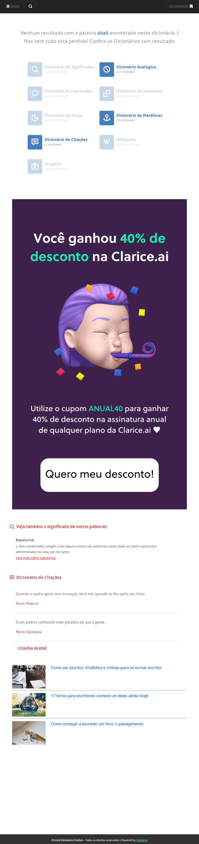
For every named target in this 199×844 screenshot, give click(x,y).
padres (31, 622)
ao (128, 546)
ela (81, 594)
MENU (15, 7)
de (90, 546)
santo (65, 552)
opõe (123, 594)
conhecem (46, 622)
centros (81, 546)
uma (57, 594)
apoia (48, 594)
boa (141, 594)
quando (101, 594)
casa (45, 552)
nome (112, 546)
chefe (134, 546)
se (110, 594)
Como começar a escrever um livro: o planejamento (97, 723)
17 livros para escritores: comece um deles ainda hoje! (99, 695)
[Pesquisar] (30, 6)
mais (60, 622)
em (62, 546)
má (90, 594)
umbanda (100, 546)
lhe (115, 594)
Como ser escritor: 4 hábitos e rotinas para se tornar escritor (106, 667)
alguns (70, 546)
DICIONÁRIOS (179, 7)
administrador (26, 552)
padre (38, 594)
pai (52, 552)
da (39, 552)
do (82, 622)
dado (121, 546)
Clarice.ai (142, 840)
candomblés (35, 546)
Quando (22, 594)
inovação (69, 594)
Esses (20, 622)
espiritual (147, 546)
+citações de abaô (32, 647)
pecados (72, 622)
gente (99, 622)
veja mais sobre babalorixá (36, 558)
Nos (22, 546)
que (88, 622)
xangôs (51, 546)
